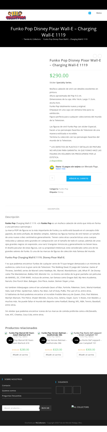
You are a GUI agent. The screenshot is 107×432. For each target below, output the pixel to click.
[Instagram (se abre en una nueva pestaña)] (49, 5)
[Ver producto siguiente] (100, 56)
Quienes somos (9, 390)
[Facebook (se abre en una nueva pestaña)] (39, 5)
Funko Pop (63, 189)
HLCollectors (41, 423)
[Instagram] (68, 390)
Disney (60, 192)
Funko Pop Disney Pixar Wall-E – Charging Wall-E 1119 (65, 39)
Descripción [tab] (53, 209)
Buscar (45, 408)
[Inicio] (20, 39)
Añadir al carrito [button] (20, 355)
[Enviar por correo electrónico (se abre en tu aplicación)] (58, 5)
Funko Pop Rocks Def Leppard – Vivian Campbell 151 (86, 341)
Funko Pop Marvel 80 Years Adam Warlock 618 (20, 341)
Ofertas (24, 336)
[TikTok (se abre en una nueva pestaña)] (67, 5)
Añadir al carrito (78, 178)
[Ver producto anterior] (95, 56)
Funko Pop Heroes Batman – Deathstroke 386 (53, 341)
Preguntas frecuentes (11, 396)
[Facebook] (60, 390)
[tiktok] (77, 390)
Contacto (6, 385)
